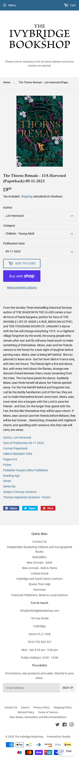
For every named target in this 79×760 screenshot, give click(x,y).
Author (7, 207)
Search (25, 707)
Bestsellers (39, 557)
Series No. (9, 486)
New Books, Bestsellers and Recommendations (38, 717)
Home (6, 82)
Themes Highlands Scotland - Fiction (27, 497)
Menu (12, 5)
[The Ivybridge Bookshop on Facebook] (64, 725)
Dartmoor (39, 589)
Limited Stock (39, 573)
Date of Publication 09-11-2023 (23, 443)
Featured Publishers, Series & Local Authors (39, 595)
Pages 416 (10, 459)
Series (7, 481)
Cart (73, 5)
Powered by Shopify (59, 736)
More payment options (22, 287)
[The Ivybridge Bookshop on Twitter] (57, 725)
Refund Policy (26, 712)
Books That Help (39, 584)
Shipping (26, 196)
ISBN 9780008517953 (17, 454)
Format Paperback (15, 448)
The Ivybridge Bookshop (29, 736)
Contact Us (39, 541)
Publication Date (14, 243)
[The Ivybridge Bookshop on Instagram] (72, 725)
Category (9, 225)
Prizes (7, 464)
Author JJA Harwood (17, 437)
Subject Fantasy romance (19, 492)
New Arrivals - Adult (39, 562)
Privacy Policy (41, 707)
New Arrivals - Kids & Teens (39, 568)
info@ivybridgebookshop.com (39, 610)
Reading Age (11, 475)
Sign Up (68, 687)
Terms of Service (48, 712)
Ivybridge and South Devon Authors (39, 578)
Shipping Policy (63, 707)
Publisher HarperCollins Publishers (25, 470)
